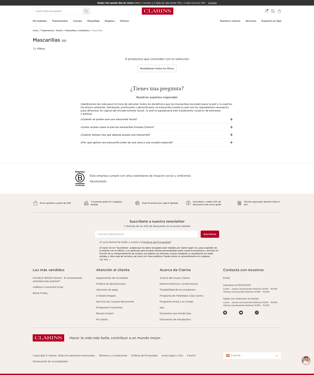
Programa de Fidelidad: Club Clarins (181, 295)
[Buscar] (86, 11)
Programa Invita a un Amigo (177, 301)
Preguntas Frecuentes (109, 307)
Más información (98, 181)
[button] (157, 119)
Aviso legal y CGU (172, 355)
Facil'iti (191, 355)
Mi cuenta (102, 319)
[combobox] (252, 355)
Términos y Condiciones (113, 355)
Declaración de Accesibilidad (50, 361)
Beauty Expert (105, 313)
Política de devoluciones (111, 284)
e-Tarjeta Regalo (106, 295)
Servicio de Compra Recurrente (115, 301)
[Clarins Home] (157, 11)
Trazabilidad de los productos (178, 289)
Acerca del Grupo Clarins (175, 278)
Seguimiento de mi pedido (112, 278)
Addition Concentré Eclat (48, 287)
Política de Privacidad (144, 355)
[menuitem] (266, 11)
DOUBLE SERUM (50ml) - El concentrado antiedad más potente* (57, 280)
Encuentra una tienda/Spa (175, 313)
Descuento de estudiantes (175, 319)
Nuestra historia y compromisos (179, 284)
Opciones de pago (107, 289)
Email (226, 278)
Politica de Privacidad (156, 242)
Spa (162, 307)
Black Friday (40, 293)
